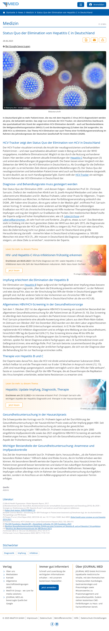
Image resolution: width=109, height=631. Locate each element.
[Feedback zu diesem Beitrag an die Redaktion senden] (102, 40)
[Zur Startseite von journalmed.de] (11, 4)
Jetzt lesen (14, 270)
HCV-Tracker (82, 174)
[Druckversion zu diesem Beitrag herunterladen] (86, 40)
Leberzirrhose (71, 216)
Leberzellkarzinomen (14, 219)
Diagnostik (9, 553)
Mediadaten (12, 574)
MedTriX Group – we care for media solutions (19, 592)
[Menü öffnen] (80, 4)
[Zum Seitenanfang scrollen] (103, 625)
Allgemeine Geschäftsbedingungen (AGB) (17, 584)
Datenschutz (46, 618)
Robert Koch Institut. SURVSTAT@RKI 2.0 (20, 510)
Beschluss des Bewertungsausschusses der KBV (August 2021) (29, 528)
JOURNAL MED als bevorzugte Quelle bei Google (16, 600)
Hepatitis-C (76, 157)
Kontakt (9, 577)
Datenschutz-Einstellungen (94, 618)
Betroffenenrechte (63, 618)
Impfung (22, 553)
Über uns (10, 571)
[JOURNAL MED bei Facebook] (52, 624)
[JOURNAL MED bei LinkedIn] (56, 624)
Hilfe (76, 618)
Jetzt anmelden (49, 587)
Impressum (32, 618)
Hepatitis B (30, 284)
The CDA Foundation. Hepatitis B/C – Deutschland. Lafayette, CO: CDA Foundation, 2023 (38, 524)
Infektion (34, 553)
